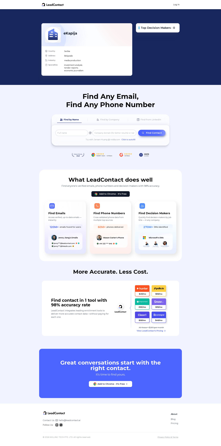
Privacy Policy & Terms (168, 437)
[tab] (69, 120)
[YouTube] (56, 425)
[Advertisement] (110, 16)
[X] (61, 425)
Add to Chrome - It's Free (112, 194)
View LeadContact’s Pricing (150, 331)
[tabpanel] (110, 135)
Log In (176, 4)
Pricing (174, 423)
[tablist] (110, 120)
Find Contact (154, 132)
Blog (173, 419)
